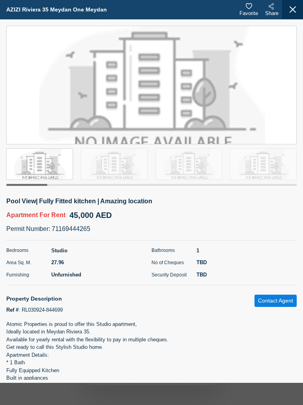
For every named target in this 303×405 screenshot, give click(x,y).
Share (272, 13)
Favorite (248, 13)
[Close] (292, 9)
